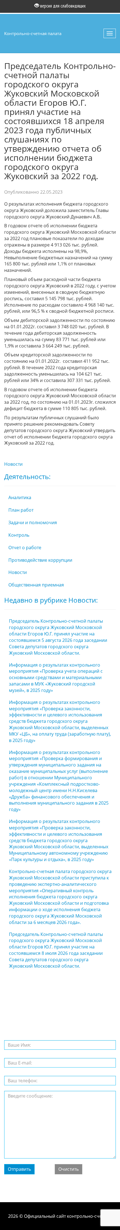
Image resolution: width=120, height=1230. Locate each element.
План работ (20, 510)
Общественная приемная (36, 585)
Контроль (18, 535)
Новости (13, 464)
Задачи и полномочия (32, 522)
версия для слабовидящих (62, 6)
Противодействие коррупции (40, 560)
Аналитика (19, 497)
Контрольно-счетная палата (32, 33)
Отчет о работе (24, 547)
